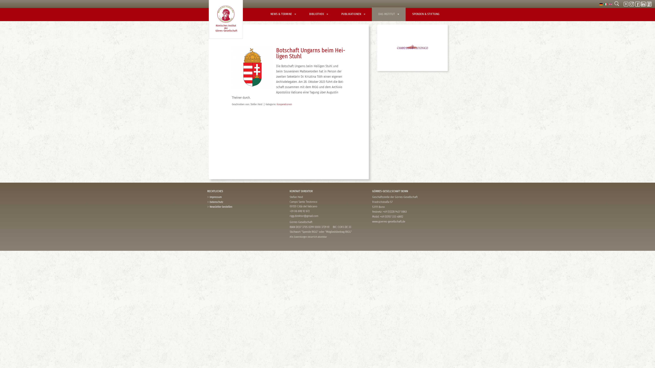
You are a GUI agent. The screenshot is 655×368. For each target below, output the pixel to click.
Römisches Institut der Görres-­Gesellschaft (226, 28)
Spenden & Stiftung (426, 14)
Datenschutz (216, 202)
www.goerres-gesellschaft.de (388, 221)
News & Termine (282, 14)
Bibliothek (317, 14)
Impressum (216, 197)
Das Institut (387, 14)
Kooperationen (284, 104)
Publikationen (351, 14)
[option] (601, 4)
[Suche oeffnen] (616, 4)
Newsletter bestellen (221, 206)
